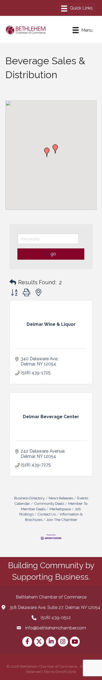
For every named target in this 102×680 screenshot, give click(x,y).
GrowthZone (65, 672)
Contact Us (47, 514)
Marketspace (60, 509)
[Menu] (77, 8)
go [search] (53, 253)
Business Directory (29, 498)
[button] (47, 152)
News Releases (61, 498)
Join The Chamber (61, 519)
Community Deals (49, 503)
